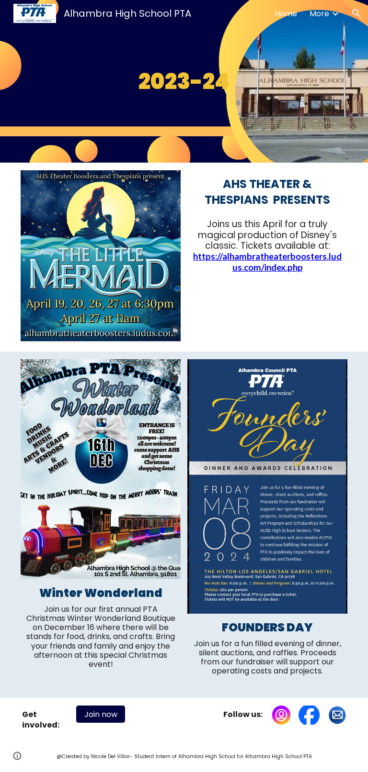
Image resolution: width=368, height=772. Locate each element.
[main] (184, 81)
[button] (356, 13)
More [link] (319, 13)
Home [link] (286, 13)
